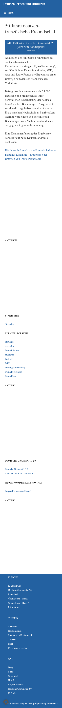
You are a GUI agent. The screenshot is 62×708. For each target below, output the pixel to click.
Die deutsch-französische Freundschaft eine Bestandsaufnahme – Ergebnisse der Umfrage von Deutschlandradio (30, 154)
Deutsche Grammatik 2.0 (16, 469)
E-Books (12, 693)
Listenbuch (13, 594)
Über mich (13, 675)
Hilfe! (11, 680)
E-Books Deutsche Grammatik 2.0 (21, 473)
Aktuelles (9, 346)
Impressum (39, 703)
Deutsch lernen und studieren (24, 3)
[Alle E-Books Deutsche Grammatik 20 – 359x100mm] (31, 53)
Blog (10, 667)
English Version (15, 684)
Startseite (9, 324)
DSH (7, 363)
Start (10, 671)
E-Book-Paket (14, 585)
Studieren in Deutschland (20, 635)
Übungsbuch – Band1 (18, 598)
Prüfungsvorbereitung (15, 367)
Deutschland (10, 376)
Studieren (9, 354)
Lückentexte (14, 607)
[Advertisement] (31, 196)
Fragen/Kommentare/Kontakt (18, 491)
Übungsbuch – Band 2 (18, 602)
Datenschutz (52, 703)
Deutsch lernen (12, 350)
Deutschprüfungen (13, 371)
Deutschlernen (14, 630)
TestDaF (9, 358)
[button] (6, 702)
